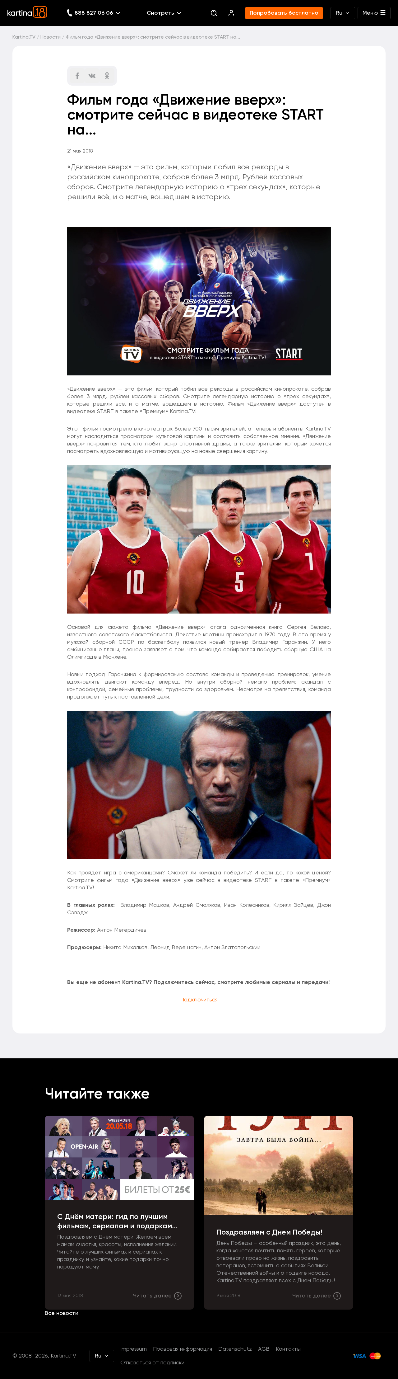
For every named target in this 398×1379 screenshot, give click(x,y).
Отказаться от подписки (152, 1363)
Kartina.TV (23, 37)
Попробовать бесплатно (284, 13)
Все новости (61, 1313)
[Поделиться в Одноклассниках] (107, 75)
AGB (264, 1349)
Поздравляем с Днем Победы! (269, 1232)
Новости (50, 37)
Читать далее (152, 1296)
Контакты (288, 1349)
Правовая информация (182, 1349)
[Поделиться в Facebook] (77, 75)
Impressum (133, 1349)
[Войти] (231, 13)
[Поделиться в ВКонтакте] (92, 75)
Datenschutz (235, 1349)
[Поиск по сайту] (214, 13)
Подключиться (199, 1000)
